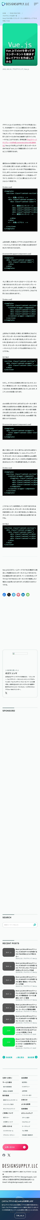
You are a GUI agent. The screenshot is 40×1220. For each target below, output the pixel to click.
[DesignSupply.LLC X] (9, 1156)
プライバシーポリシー (9, 1135)
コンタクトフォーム (8, 1131)
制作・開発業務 (7, 1087)
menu (36, 4)
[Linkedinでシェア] (23, 594)
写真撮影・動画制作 (27, 1135)
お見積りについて (8, 1122)
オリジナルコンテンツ (9, 1109)
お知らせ (24, 1100)
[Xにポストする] (9, 594)
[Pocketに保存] (18, 594)
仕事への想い (7, 1078)
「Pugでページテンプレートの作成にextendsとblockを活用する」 (20, 142)
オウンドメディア (27, 1113)
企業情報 (24, 1091)
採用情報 (24, 1109)
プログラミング (26, 1122)
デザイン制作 (25, 1117)
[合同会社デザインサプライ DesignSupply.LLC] (15, 4)
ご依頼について (8, 1113)
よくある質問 (25, 1104)
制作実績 (6, 1095)
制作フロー (6, 1117)
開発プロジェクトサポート (10, 1100)
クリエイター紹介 (26, 1095)
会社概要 (24, 1078)
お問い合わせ (7, 1126)
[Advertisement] (20, 96)
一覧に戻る (20, 1057)
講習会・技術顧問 (8, 1091)
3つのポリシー (26, 1086)
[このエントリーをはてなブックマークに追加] (13, 594)
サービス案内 (7, 1082)
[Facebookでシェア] (4, 594)
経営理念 (24, 1082)
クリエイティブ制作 (8, 1104)
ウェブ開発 (25, 1131)
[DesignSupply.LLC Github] (4, 1156)
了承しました (20, 1215)
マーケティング (26, 1126)
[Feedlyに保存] (27, 594)
